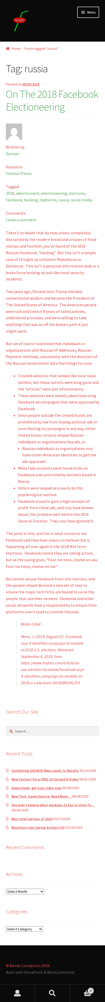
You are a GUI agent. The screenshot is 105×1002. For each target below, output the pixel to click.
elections (77, 193)
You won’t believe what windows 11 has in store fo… (53, 805)
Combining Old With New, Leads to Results (45, 770)
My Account (17, 993)
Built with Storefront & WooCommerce (40, 972)
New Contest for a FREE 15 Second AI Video (44, 779)
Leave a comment (21, 219)
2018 (10, 193)
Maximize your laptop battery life (38, 827)
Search (52, 993)
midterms (48, 199)
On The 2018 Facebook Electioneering (52, 100)
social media (81, 199)
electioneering (54, 193)
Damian (12, 153)
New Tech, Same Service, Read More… (41, 796)
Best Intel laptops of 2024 (31, 818)
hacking (31, 199)
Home (16, 48)
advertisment (28, 193)
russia (64, 199)
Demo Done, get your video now (36, 788)
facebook (14, 199)
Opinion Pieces (19, 173)
